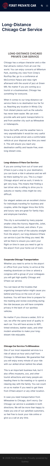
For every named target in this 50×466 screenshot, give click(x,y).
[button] (42, 6)
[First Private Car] (19, 5)
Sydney (25, 461)
